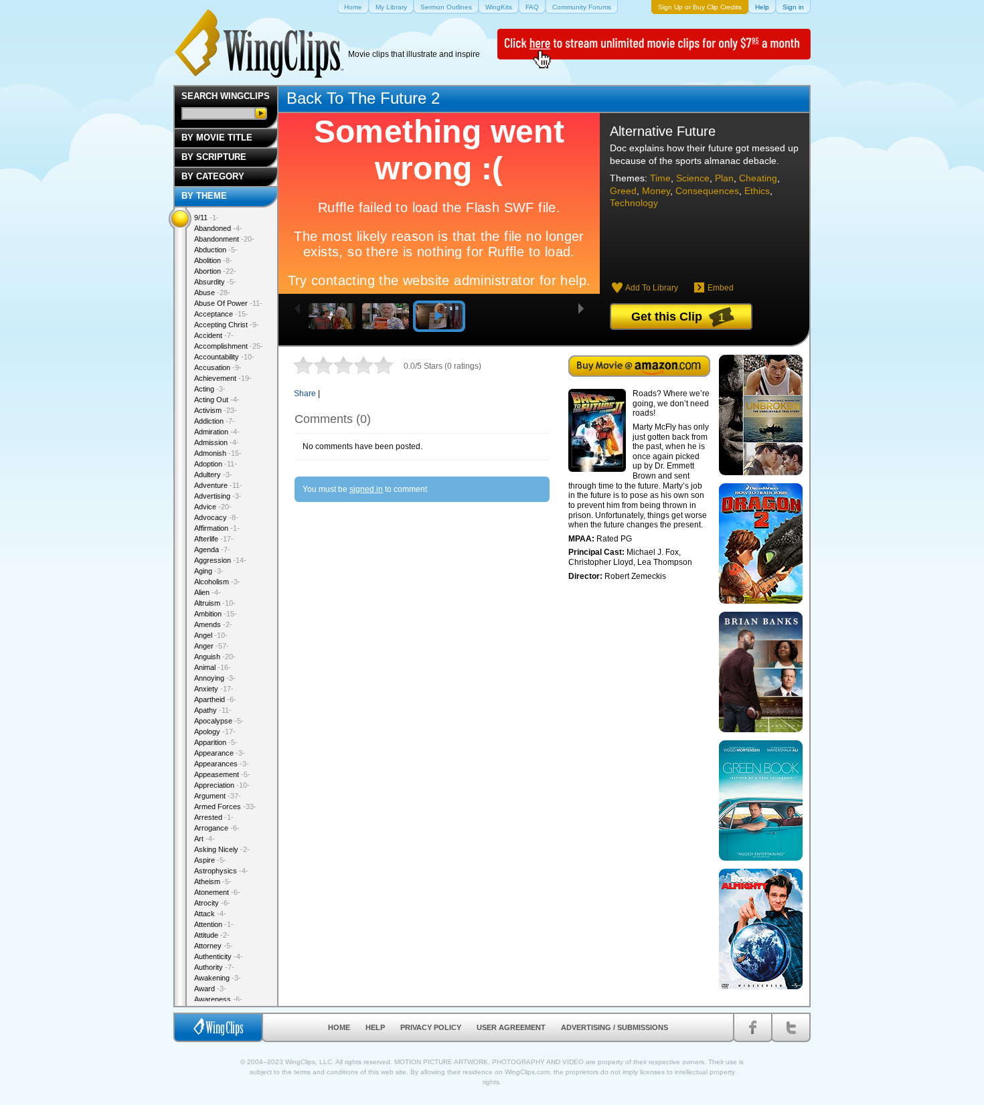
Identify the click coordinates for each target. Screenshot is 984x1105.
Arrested (214, 817)
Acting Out (217, 400)
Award (210, 989)
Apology (215, 732)
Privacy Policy (430, 1027)
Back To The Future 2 (363, 98)
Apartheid (215, 699)
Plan (724, 178)
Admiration (217, 432)
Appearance (219, 753)
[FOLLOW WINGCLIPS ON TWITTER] (791, 1027)
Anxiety (214, 689)
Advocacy (216, 517)
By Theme (204, 196)
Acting (210, 389)
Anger (211, 646)
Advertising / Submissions (614, 1027)
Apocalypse (219, 721)
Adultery (213, 475)
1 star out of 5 (303, 365)
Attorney (213, 946)
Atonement (217, 892)
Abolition (213, 260)
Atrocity (212, 903)
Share (305, 393)
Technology (634, 202)
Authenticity (218, 956)
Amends (213, 624)
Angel (211, 635)
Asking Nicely (222, 849)
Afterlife (214, 539)
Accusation (218, 367)
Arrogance (217, 828)
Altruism (215, 603)
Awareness (218, 999)
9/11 (206, 218)
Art (204, 839)
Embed (721, 287)
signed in (366, 489)
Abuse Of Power (228, 303)
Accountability (224, 357)
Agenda (212, 549)
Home (339, 1027)
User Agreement (511, 1027)
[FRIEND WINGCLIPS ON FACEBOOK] (752, 1027)
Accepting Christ (226, 325)
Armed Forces (225, 806)
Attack (210, 914)
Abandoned (218, 228)
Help (375, 1027)
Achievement (223, 378)
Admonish (218, 453)
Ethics (757, 190)
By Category (212, 176)
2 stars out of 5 (313, 365)
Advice (213, 507)
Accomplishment (228, 346)
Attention (214, 924)
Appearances (221, 764)
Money (656, 190)
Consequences (707, 190)
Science (693, 178)
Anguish (215, 657)
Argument (217, 796)
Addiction (214, 421)
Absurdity (215, 282)
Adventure (218, 485)
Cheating (758, 178)
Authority (214, 967)
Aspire (210, 860)
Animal (212, 667)
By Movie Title (216, 138)
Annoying (215, 678)
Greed (623, 190)
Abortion (215, 271)
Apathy (213, 710)
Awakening (217, 978)
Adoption (215, 464)
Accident (214, 335)
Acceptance (221, 314)
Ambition (215, 614)
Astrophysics (221, 871)
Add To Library (651, 287)
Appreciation (222, 785)
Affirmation (217, 528)
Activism (215, 410)
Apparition (216, 742)
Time (660, 178)
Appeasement (222, 774)
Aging (209, 571)
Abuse (212, 292)
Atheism (213, 881)
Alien (207, 592)
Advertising (218, 496)
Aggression (220, 560)
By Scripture (213, 157)
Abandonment (224, 239)
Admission (216, 442)
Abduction (216, 250)
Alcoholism (217, 582)
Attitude (212, 935)
